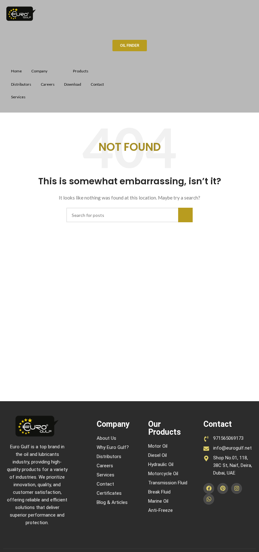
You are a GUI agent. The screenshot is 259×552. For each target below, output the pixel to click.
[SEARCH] (185, 215)
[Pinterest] (222, 488)
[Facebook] (208, 488)
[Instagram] (236, 488)
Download (72, 84)
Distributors (21, 84)
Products (80, 71)
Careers (48, 84)
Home (16, 71)
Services (18, 97)
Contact (97, 84)
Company (39, 71)
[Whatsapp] (208, 499)
